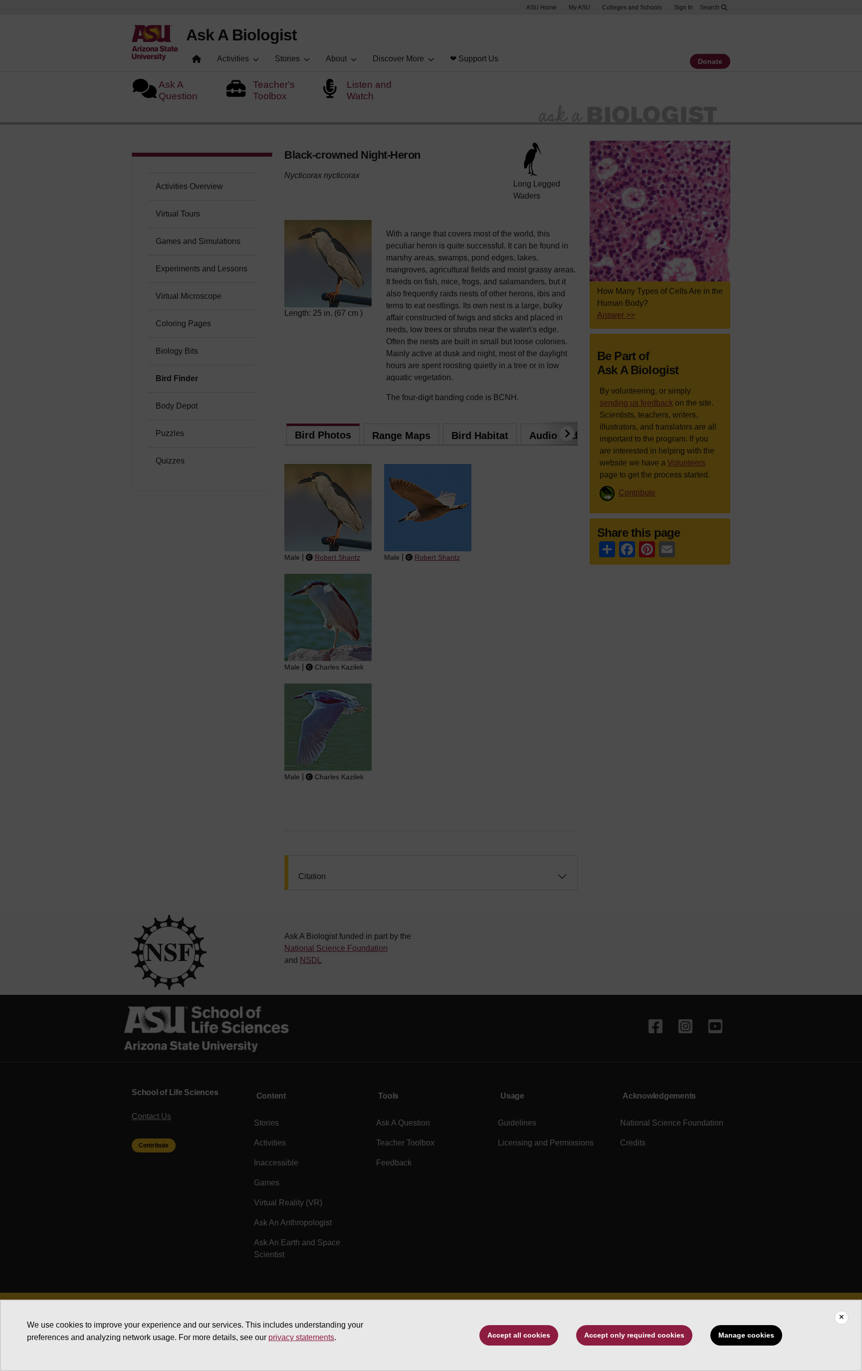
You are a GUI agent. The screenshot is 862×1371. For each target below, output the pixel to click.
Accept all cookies (518, 1335)
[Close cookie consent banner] (842, 1318)
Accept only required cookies (634, 1335)
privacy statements (301, 1337)
